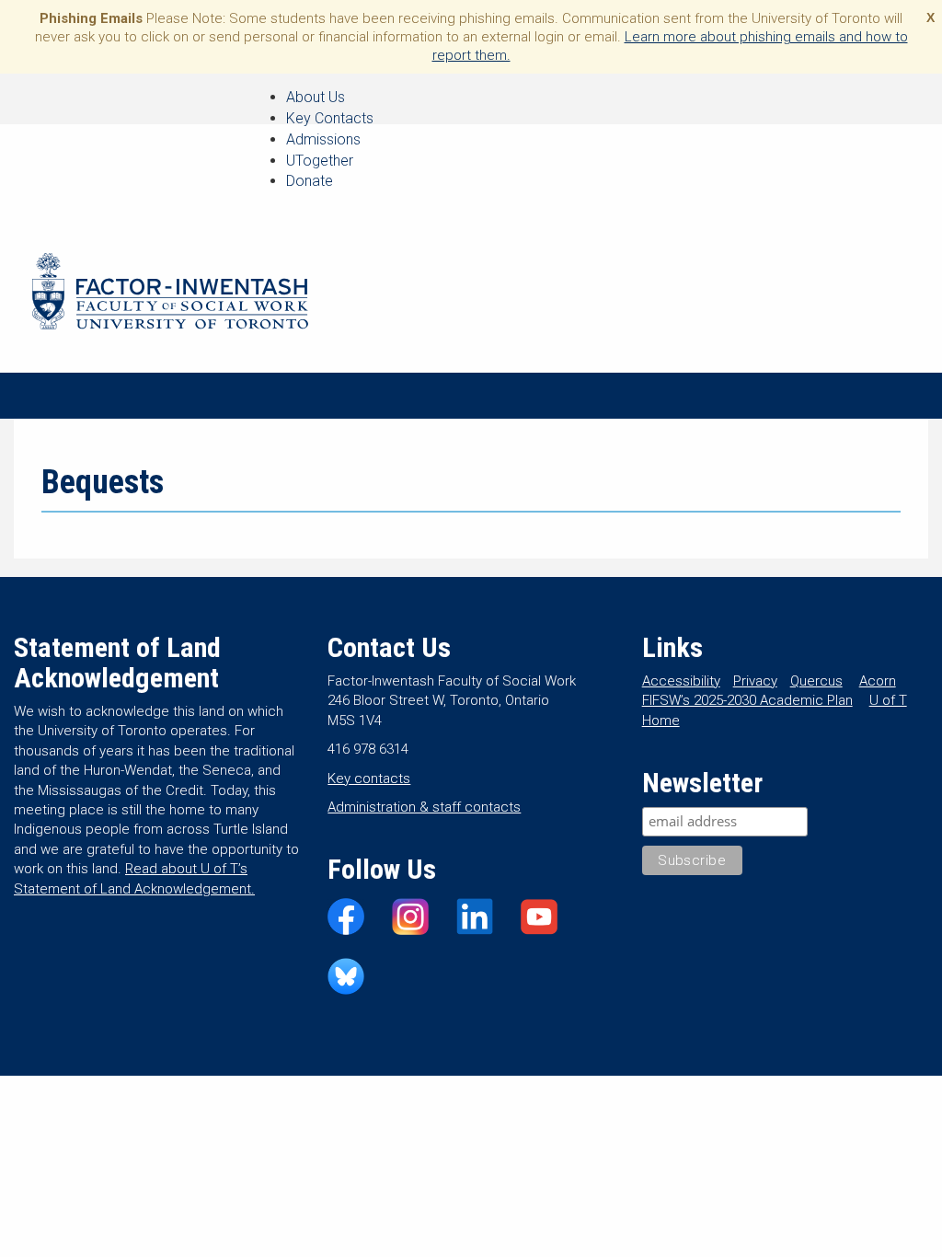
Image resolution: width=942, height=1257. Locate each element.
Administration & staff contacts (424, 807)
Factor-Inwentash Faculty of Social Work (170, 294)
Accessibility (681, 681)
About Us (315, 97)
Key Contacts (329, 118)
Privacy (755, 681)
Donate (309, 181)
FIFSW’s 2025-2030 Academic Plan (747, 700)
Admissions (323, 139)
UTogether (319, 160)
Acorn (877, 681)
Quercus (816, 681)
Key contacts (368, 778)
